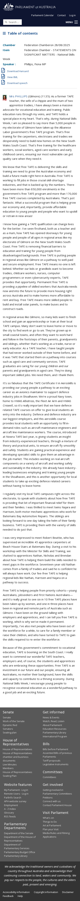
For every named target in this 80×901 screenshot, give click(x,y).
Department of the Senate (18, 833)
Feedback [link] (8, 896)
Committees (49, 777)
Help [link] (20, 896)
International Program (55, 736)
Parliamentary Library (54, 732)
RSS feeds (10, 816)
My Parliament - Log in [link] (16, 790)
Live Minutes (10, 764)
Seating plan (10, 732)
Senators (8, 728)
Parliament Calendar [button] (42, 15)
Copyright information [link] (46, 892)
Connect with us (52, 801)
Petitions (48, 797)
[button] (71, 22)
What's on (48, 817)
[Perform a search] (6, 22)
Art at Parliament (52, 825)
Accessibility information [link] (16, 892)
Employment (11, 805)
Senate (7, 717)
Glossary (9, 812)
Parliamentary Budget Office (19, 852)
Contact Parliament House (57, 805)
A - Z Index (10, 809)
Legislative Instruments (55, 764)
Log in (72, 15)
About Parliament (52, 725)
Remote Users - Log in (16, 793)
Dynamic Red (10, 725)
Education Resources (54, 728)
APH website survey (15, 801)
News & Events (51, 717)
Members (8, 768)
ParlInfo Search (12, 797)
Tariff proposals (51, 760)
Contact (61, 15)
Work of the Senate (14, 721)
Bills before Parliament (55, 749)
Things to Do (50, 821)
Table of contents (22, 33)
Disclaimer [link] (68, 892)
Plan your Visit (50, 829)
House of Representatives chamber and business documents (17, 756)
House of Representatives (17, 749)
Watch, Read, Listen (53, 721)
